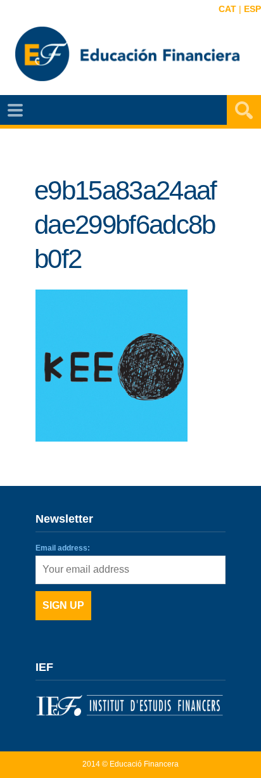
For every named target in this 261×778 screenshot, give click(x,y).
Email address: (62, 548)
